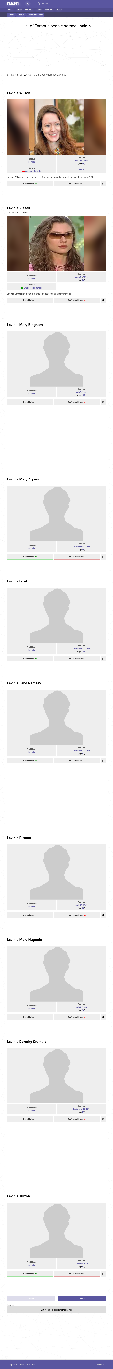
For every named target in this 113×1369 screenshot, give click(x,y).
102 (83, 652)
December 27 (79, 750)
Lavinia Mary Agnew (23, 479)
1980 (85, 160)
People (11, 10)
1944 (88, 1109)
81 (83, 1112)
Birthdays (29, 10)
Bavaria (37, 171)
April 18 (78, 905)
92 (83, 550)
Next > (82, 1299)
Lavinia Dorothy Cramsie (26, 1042)
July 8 (78, 1007)
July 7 (78, 392)
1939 (86, 1264)
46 (83, 163)
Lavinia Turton (18, 1196)
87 (83, 754)
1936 (84, 1007)
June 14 (78, 277)
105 (83, 395)
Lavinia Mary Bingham (25, 325)
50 (83, 280)
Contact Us (100, 1365)
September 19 (79, 1109)
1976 (85, 277)
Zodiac (39, 10)
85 (83, 908)
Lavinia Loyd (17, 581)
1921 (84, 392)
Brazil (26, 288)
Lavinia (31, 162)
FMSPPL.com (30, 1365)
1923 (87, 648)
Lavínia (31, 278)
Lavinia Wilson (18, 93)
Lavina (27, 74)
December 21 (79, 547)
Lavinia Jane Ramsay (24, 683)
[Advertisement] (56, 48)
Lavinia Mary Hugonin (24, 940)
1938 (87, 750)
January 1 (78, 1264)
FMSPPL (13, 4)
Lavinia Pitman (19, 838)
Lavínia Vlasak (18, 208)
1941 (85, 905)
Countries (49, 10)
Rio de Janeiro (36, 288)
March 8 (78, 160)
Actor (81, 170)
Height (59, 10)
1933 (87, 547)
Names (19, 10)
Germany (29, 171)
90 (83, 1010)
